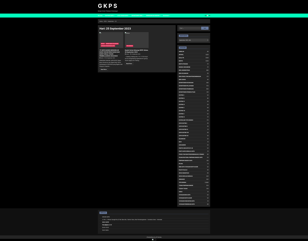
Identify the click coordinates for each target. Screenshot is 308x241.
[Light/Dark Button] (206, 15)
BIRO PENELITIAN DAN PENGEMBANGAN (190, 76)
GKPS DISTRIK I (183, 123)
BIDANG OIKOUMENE (184, 67)
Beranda (100, 15)
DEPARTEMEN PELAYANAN (112, 43)
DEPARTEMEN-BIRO (137, 15)
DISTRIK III (181, 98)
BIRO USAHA (182, 79)
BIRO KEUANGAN (183, 73)
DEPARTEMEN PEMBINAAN (186, 89)
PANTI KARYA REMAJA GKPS (187, 151)
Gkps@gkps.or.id (107, 224)
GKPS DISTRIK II (183, 126)
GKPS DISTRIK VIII (184, 132)
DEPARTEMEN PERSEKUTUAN (187, 92)
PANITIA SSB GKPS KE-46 (186, 148)
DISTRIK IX (182, 104)
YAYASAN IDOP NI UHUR (185, 198)
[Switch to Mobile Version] (154, 240)
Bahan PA (181, 57)
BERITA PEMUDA (183, 64)
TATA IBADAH (130, 45)
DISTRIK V (181, 107)
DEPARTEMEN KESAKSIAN (186, 82)
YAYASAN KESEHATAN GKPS (187, 201)
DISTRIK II (181, 95)
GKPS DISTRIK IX (183, 129)
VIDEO (180, 191)
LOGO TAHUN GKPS (122, 15)
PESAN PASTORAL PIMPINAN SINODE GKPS (190, 157)
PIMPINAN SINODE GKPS (185, 160)
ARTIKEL (181, 54)
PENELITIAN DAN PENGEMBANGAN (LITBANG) (191, 154)
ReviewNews (150, 237)
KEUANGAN (182, 138)
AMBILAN (181, 51)
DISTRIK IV (182, 101)
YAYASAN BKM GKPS (184, 194)
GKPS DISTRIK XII (183, 135)
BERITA (103, 43)
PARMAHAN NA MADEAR (152, 15)
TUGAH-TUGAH (183, 188)
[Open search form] (209, 15)
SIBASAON (182, 179)
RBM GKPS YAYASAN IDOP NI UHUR (188, 166)
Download (166, 15)
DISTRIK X (181, 113)
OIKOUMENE (182, 145)
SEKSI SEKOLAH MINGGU (186, 176)
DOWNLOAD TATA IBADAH (186, 120)
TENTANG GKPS (109, 15)
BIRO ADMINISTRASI (184, 70)
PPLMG (181, 163)
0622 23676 (105, 222)
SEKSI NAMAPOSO (184, 173)
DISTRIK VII (182, 110)
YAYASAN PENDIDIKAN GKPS (108, 45)
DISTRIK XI (182, 117)
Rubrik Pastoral (183, 169)
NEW (180, 141)
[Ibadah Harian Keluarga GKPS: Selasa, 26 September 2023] (137, 40)
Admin (102, 58)
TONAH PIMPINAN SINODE (186, 185)
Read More (104, 70)
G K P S (107, 5)
